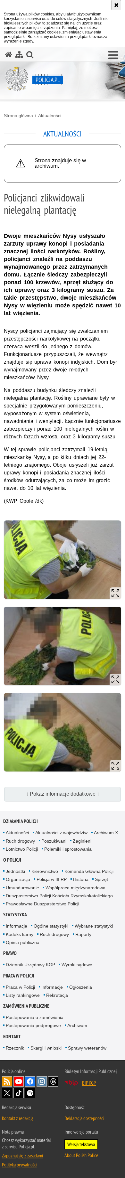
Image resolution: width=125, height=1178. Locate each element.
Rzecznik (15, 1048)
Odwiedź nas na (18, 1081)
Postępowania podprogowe (33, 1025)
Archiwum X (106, 832)
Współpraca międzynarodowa (75, 887)
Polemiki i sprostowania (68, 849)
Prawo (10, 953)
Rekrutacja (57, 995)
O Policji (12, 859)
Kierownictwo (44, 871)
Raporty (83, 934)
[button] (113, 55)
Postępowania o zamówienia (34, 1017)
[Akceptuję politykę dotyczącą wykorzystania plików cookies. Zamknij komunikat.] (116, 5)
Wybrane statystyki (94, 926)
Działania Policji (20, 821)
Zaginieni (82, 841)
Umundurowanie (22, 887)
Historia (80, 879)
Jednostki (15, 871)
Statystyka (15, 914)
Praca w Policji (18, 975)
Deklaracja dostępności (84, 1118)
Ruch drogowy (20, 841)
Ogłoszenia (80, 987)
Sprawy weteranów (87, 1048)
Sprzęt (101, 879)
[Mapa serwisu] (19, 55)
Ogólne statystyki (51, 926)
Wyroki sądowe (77, 964)
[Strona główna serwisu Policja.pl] (8, 55)
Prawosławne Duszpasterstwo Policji (42, 903)
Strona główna (18, 115)
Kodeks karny (19, 934)
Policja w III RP (52, 879)
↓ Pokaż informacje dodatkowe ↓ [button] (62, 794)
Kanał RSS (7, 1081)
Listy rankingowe (23, 995)
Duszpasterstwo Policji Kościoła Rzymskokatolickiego (59, 895)
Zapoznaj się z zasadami (22, 1155)
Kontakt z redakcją (17, 1118)
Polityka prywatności (19, 1164)
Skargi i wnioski (46, 1048)
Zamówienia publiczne (26, 1006)
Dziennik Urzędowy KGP (30, 964)
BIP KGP (89, 1083)
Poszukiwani (53, 841)
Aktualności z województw (61, 832)
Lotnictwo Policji (22, 849)
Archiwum (77, 1025)
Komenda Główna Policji (88, 871)
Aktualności (49, 115)
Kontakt (12, 1036)
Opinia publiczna (22, 942)
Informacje (16, 926)
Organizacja (18, 879)
